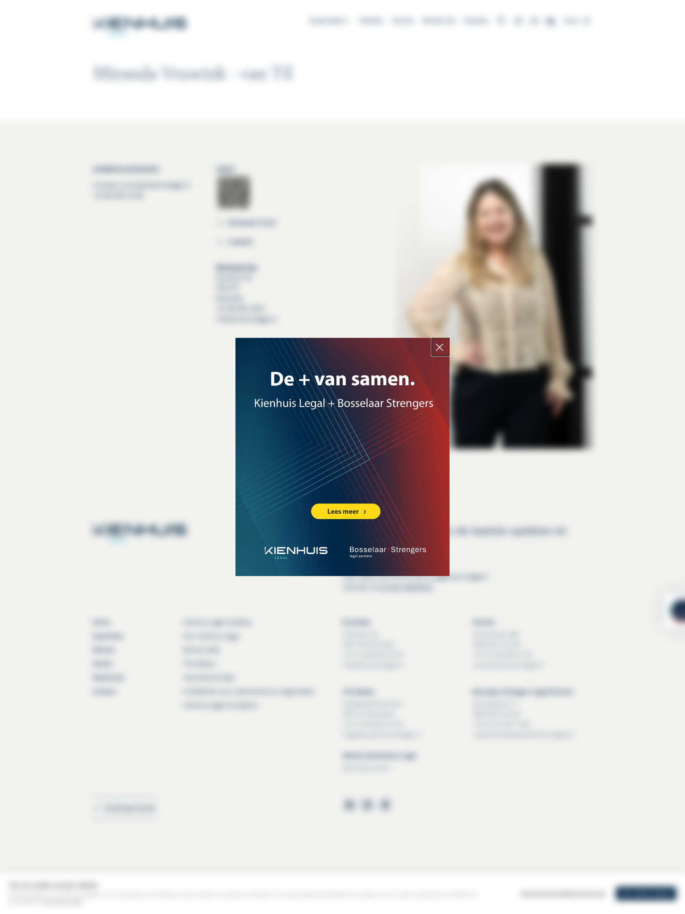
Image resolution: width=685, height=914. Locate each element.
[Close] (441, 347)
